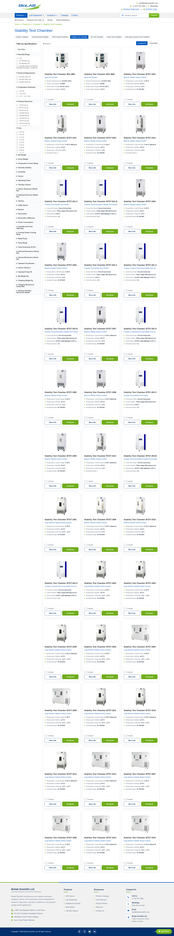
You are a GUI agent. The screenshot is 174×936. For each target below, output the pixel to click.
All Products (19, 20)
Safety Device (23, 205)
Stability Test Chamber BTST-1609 (61, 647)
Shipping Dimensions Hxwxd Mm (25, 285)
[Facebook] (79, 932)
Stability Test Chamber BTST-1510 (140, 519)
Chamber (36, 24)
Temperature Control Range (28, 163)
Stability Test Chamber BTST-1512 (140, 138)
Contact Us (100, 911)
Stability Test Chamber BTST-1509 (100, 519)
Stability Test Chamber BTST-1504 (61, 265)
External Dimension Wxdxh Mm (27, 196)
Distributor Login (151, 9)
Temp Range (22, 243)
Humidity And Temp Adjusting (24, 227)
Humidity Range (24, 54)
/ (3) (20, 58)
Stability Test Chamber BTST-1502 (100, 138)
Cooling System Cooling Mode (26, 233)
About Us (99, 907)
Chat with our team (138, 905)
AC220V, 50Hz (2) (25, 77)
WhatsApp (154, 6)
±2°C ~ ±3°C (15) (24, 96)
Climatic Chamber (22, 37)
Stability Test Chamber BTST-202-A (140, 329)
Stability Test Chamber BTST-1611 (100, 710)
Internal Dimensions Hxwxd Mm (27, 258)
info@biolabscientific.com (148, 3)
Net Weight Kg (23, 276)
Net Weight (22, 155)
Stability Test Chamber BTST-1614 (100, 838)
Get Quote (70, 104)
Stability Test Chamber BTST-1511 (60, 138)
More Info (52, 104)
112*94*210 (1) (24, 118)
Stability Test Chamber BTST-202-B (61, 329)
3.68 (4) (21, 150)
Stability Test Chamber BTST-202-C (100, 265)
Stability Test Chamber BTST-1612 (61, 774)
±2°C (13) (22, 93)
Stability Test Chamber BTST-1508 (100, 392)
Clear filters (21, 49)
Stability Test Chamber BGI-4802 (99, 74)
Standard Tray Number (26, 263)
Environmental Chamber (40, 37)
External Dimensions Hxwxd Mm (27, 252)
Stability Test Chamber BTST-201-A (140, 265)
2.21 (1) (21, 145)
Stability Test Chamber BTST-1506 (61, 456)
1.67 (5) (21, 142)
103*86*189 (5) (24, 115)
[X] (85, 932)
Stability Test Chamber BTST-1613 (100, 774)
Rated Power (22, 238)
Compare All (142, 43)
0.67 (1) (21, 132)
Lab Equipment (35, 15)
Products (20, 15)
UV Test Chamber (97, 37)
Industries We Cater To (35, 20)
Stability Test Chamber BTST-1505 (61, 392)
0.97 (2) (21, 134)
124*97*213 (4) (24, 121)
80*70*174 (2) (23, 108)
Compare (51, 99)
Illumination (22, 214)
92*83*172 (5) (23, 110)
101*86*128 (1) (24, 113)
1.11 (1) (21, 137)
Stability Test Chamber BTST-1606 (61, 710)
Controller (21, 172)
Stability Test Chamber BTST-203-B (140, 456)
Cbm (20, 128)
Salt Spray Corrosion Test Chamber (137, 37)
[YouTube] (90, 932)
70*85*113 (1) (23, 105)
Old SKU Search (72, 911)
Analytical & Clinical (73, 903)
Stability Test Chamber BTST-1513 (100, 456)
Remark (21, 209)
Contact (74, 15)
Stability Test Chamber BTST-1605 (140, 647)
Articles (50, 20)
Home (17, 24)
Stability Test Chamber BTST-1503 (140, 201)
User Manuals (101, 900)
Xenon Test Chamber (114, 37)
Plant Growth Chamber (60, 37)
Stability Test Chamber (79, 37)
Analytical (51, 15)
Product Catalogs (102, 896)
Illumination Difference (26, 218)
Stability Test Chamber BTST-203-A (61, 583)
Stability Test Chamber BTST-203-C (140, 392)
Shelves (21, 201)
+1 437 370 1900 (138, 6)
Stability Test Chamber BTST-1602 (100, 583)
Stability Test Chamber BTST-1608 (61, 838)
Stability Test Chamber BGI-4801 (60, 74)
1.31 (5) (21, 140)
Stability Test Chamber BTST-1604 (100, 647)
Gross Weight (23, 159)
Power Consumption (25, 222)
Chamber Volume (24, 185)
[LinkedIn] (95, 932)
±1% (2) (21, 91)
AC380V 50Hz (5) (24, 82)
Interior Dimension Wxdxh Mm (26, 190)
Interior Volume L (24, 268)
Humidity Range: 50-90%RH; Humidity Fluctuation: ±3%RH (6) (27, 67)
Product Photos (101, 903)
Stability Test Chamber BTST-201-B (100, 201)
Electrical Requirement (26, 73)
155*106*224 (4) (24, 123)
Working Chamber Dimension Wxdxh (23, 291)
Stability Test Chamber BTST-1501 (140, 74)
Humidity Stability (24, 168)
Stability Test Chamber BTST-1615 (140, 838)
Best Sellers (70, 907)
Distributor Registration (131, 9)
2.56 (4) (21, 147)
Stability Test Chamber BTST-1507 (100, 329)
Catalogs (64, 15)
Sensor (20, 176)
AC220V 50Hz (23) (25, 79)
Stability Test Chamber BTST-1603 (140, 583)
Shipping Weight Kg (25, 280)
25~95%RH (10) (24, 61)
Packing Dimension (25, 101)
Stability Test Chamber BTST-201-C (61, 201)
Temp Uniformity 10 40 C (27, 247)
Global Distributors (63, 20)
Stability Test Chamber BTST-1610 (140, 710)
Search (154, 15)
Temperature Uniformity (26, 87)
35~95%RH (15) (24, 63)
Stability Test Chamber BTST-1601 (61, 519)
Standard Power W (25, 272)
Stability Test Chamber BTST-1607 (140, 774)
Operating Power (24, 180)
